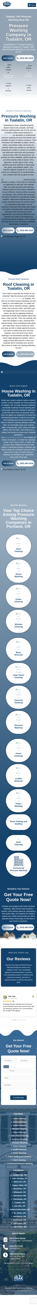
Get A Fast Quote (17, 1238)
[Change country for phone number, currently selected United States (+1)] (6, 1066)
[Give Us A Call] (5, 1248)
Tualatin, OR (7, 135)
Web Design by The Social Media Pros (18, 1290)
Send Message (18, 1097)
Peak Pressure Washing (13, 180)
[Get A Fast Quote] (5, 1240)
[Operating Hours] (5, 1255)
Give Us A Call (16, 1246)
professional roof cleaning (12, 299)
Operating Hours (17, 1254)
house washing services (14, 437)
